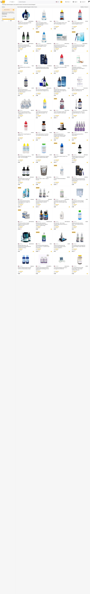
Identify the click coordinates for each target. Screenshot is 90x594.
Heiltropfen (86, 154)
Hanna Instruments (67, 43)
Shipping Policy (4, 13)
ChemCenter (85, 88)
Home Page (4, 4)
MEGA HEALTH (31, 243)
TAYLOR (86, 21)
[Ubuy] (3, 2)
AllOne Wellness (85, 110)
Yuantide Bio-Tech (85, 65)
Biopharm (32, 266)
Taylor (51, 21)
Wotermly (32, 199)
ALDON (33, 88)
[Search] (61, 2)
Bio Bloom (86, 177)
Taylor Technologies (67, 110)
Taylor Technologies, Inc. (67, 65)
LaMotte (32, 132)
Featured (86, 6)
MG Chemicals (67, 221)
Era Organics (49, 65)
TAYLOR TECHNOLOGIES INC (49, 43)
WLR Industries (31, 221)
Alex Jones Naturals (49, 88)
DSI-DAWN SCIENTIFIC (49, 266)
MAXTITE (32, 110)
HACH (87, 199)
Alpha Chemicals (49, 177)
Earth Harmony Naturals (31, 43)
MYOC (51, 243)
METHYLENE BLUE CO (85, 43)
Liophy (69, 88)
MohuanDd (50, 199)
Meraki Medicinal (31, 21)
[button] (68, 2)
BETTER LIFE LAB (49, 221)
